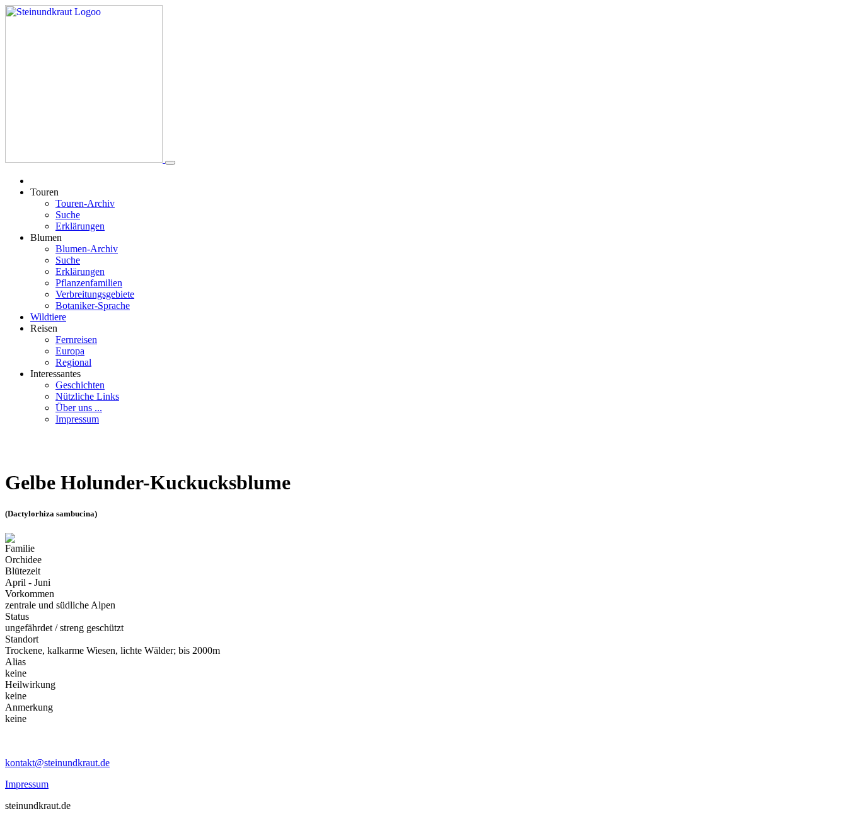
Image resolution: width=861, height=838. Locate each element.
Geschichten (80, 385)
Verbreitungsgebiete (94, 294)
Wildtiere (48, 316)
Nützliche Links (87, 396)
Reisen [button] (43, 328)
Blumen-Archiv (86, 248)
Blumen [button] (46, 237)
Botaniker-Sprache (92, 305)
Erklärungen (80, 226)
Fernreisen (76, 339)
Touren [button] (44, 192)
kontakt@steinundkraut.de (57, 762)
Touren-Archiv (85, 203)
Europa (69, 351)
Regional (73, 362)
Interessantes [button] (55, 373)
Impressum (77, 419)
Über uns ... (78, 407)
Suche (67, 214)
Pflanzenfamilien (88, 282)
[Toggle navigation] (170, 163)
